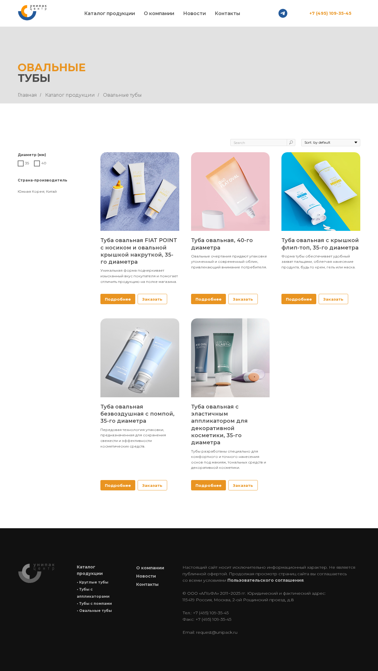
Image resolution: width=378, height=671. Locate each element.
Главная (27, 95)
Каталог (86, 567)
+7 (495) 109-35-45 (330, 13)
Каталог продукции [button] (109, 13)
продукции (90, 573)
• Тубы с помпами (94, 603)
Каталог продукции (70, 95)
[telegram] (282, 13)
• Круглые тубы (92, 582)
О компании (159, 13)
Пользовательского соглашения (265, 580)
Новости (194, 13)
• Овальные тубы (94, 610)
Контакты (227, 13)
